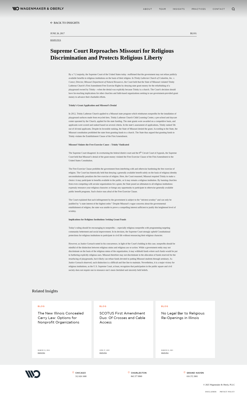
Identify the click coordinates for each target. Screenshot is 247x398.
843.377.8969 (136, 376)
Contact (219, 9)
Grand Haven (195, 373)
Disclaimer (210, 392)
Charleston (139, 373)
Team (162, 9)
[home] (38, 9)
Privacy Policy (227, 392)
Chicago (80, 373)
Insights (179, 9)
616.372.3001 (192, 376)
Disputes (55, 40)
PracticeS (199, 9)
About (147, 9)
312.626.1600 (80, 376)
